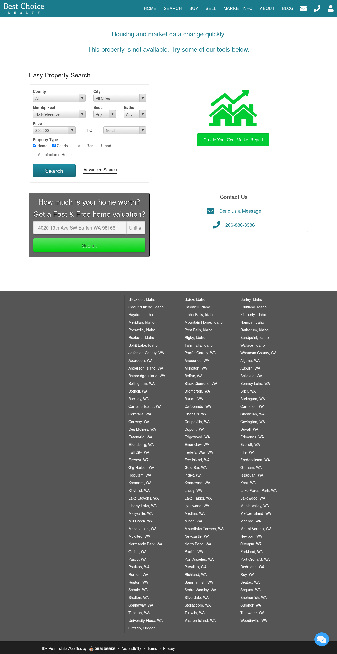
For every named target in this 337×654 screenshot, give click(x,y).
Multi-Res (84, 145)
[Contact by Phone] (317, 8)
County (39, 91)
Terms (152, 648)
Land (106, 145)
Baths (129, 107)
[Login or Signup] (331, 8)
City (97, 91)
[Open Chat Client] (321, 639)
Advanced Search (100, 170)
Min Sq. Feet (44, 107)
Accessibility (131, 648)
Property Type (45, 139)
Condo (62, 145)
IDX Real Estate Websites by (65, 648)
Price (37, 123)
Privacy (169, 648)
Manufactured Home (54, 154)
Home (41, 145)
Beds (98, 107)
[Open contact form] (303, 8)
